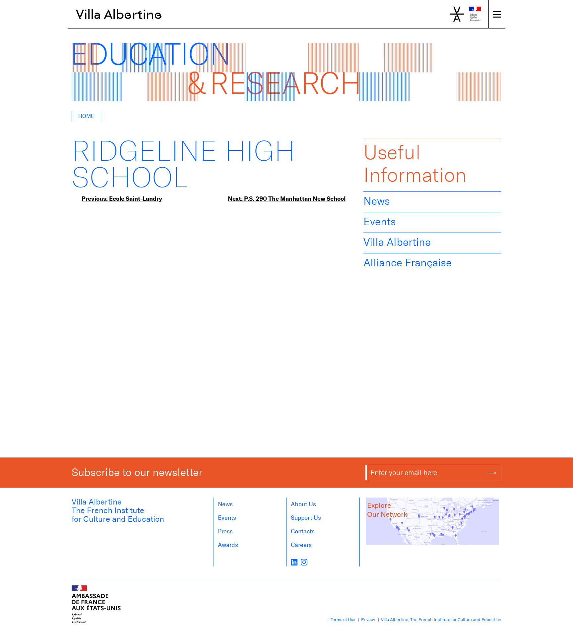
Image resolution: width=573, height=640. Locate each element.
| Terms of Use (340, 619)
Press (225, 531)
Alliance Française (407, 263)
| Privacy (365, 619)
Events (379, 222)
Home (86, 116)
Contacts (303, 531)
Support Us (306, 517)
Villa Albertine (119, 14)
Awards (228, 545)
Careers (301, 545)
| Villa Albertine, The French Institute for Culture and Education (438, 619)
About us (303, 504)
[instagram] (304, 561)
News (376, 201)
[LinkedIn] (294, 561)
